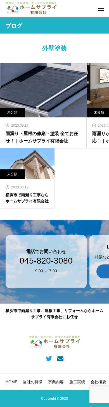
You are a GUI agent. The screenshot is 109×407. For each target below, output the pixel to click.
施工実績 (77, 382)
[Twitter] (48, 358)
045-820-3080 (46, 261)
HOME (11, 382)
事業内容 (56, 382)
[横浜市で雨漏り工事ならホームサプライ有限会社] (31, 8)
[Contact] (60, 358)
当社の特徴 (32, 382)
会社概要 (98, 382)
